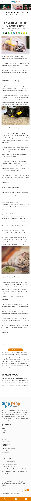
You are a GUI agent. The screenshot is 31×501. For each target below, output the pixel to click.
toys (6, 56)
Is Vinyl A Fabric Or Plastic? (22, 386)
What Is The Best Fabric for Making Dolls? (8, 380)
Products (4, 430)
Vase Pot (4, 455)
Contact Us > (15, 350)
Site (20, 31)
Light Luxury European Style (9, 448)
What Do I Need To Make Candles (22, 382)
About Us (4, 432)
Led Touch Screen (15, 493)
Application (5, 435)
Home (3, 428)
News (3, 437)
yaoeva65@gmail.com (11, 464)
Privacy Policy (5, 441)
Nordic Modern (5, 453)
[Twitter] (28, 490)
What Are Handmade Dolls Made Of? (22, 380)
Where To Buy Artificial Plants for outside (8, 386)
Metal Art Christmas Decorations (8, 378)
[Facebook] (25, 490)
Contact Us (5, 439)
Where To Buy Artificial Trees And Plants (8, 384)
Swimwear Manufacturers (11, 492)
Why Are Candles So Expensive (8, 382)
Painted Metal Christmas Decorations (22, 378)
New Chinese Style (6, 450)
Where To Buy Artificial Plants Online (22, 384)
